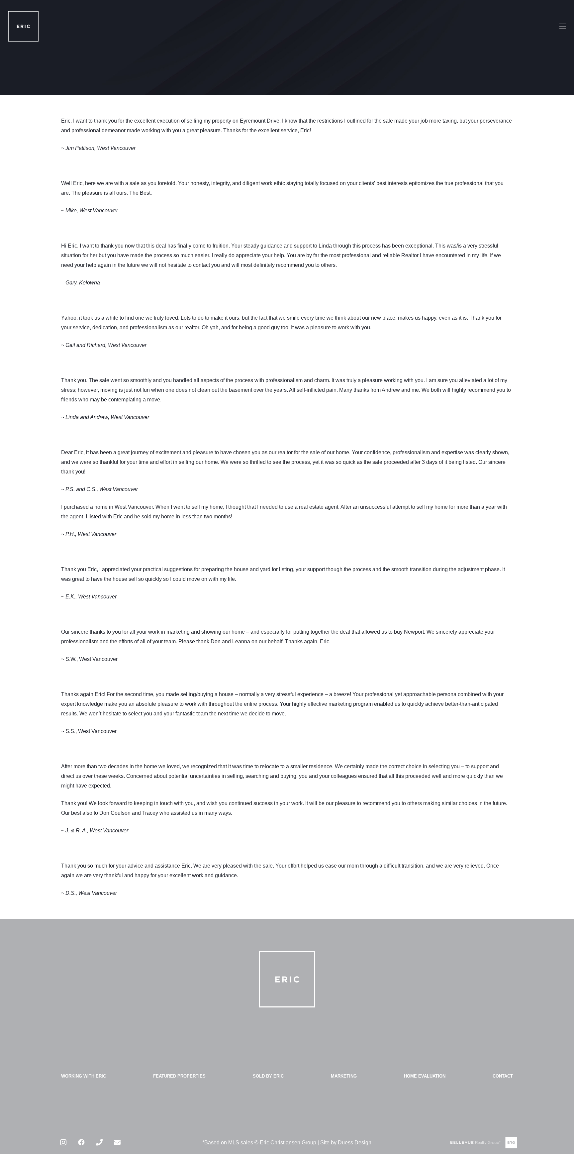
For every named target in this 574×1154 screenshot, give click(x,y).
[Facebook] (81, 1142)
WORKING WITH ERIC (83, 1076)
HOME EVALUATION (424, 1076)
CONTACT (503, 1076)
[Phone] (99, 1142)
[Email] (117, 1142)
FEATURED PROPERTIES (179, 1076)
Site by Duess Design (345, 1142)
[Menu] (562, 26)
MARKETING (344, 1076)
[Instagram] (63, 1142)
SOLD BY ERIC (268, 1076)
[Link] (23, 26)
